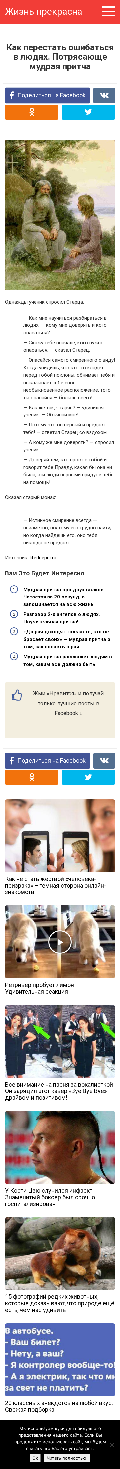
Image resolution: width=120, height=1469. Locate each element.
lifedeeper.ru (43, 558)
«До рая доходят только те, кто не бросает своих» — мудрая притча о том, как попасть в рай (66, 639)
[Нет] (111, 1444)
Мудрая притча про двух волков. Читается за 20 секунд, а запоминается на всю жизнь (64, 597)
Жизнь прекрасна (43, 11)
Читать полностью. (67, 1458)
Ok (35, 1458)
